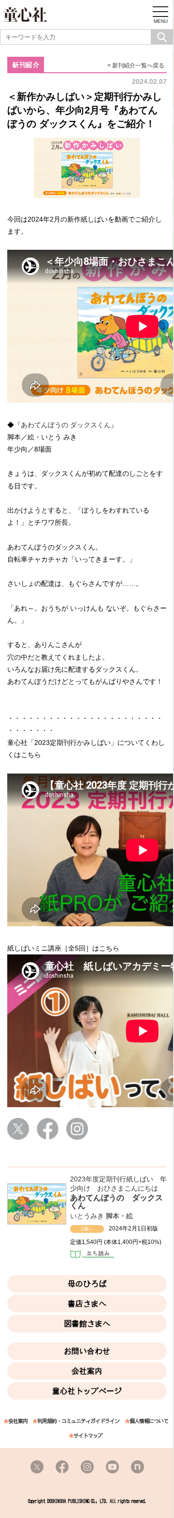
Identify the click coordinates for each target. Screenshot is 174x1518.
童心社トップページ (87, 1391)
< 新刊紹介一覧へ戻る (135, 65)
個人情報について (149, 1421)
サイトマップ (87, 1435)
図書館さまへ (87, 1323)
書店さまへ (87, 1304)
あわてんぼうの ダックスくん (116, 1202)
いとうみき (87, 1216)
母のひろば (87, 1284)
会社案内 (87, 1371)
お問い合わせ (87, 1351)
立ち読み (92, 1255)
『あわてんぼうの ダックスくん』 (69, 425)
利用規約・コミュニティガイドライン (78, 1421)
